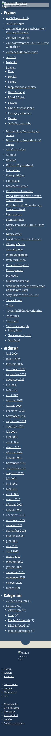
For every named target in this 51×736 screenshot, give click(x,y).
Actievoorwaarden (18, 37)
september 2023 (16, 468)
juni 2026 (12, 353)
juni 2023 (12, 483)
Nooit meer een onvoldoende (24, 239)
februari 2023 (14, 504)
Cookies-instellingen (14, 723)
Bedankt (11, 62)
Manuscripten (15, 219)
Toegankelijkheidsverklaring (24, 310)
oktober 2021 (14, 582)
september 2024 (16, 421)
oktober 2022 (14, 525)
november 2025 (15, 369)
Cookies (11, 160)
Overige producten (19, 113)
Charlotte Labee (16, 149)
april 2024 (12, 442)
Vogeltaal (14, 340)
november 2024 (16, 416)
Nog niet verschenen (21, 107)
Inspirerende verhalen (22, 87)
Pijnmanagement (17, 254)
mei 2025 (11, 390)
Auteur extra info (17, 601)
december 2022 (15, 515)
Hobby (12, 81)
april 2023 (12, 494)
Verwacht (12, 321)
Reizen (12, 118)
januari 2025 (14, 405)
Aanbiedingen (15, 23)
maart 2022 (13, 556)
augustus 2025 (15, 379)
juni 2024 (12, 437)
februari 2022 (14, 561)
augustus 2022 (15, 535)
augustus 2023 (15, 473)
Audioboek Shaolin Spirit (22, 52)
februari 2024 (14, 452)
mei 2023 (12, 489)
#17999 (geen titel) (17, 18)
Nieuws (11, 606)
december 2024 (15, 410)
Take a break (14, 300)
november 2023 (15, 463)
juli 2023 (11, 478)
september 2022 (16, 530)
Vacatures (12, 316)
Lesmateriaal (14, 214)
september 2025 (16, 374)
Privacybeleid (14, 270)
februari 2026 (14, 364)
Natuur (12, 102)
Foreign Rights (15, 175)
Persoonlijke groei (19, 630)
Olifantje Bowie (15, 244)
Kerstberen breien (17, 186)
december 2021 (15, 572)
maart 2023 (13, 499)
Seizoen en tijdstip (19, 335)
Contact (11, 154)
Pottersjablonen (16, 260)
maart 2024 (13, 447)
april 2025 (12, 395)
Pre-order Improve (17, 265)
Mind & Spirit (16, 97)
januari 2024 (14, 457)
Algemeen (14, 610)
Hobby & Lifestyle (19, 620)
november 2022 (15, 520)
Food (11, 71)
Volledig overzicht (19, 123)
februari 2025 (14, 400)
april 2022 (12, 551)
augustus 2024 (15, 426)
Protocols (12, 275)
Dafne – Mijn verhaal (19, 165)
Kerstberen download (19, 191)
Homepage (13, 180)
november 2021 (15, 577)
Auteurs (11, 57)
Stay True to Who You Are (22, 295)
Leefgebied (15, 330)
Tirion (10, 305)
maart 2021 (13, 588)
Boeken (11, 67)
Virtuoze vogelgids (17, 326)
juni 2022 (12, 541)
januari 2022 (14, 567)
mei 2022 (12, 546)
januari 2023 (14, 509)
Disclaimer (13, 170)
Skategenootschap (18, 280)
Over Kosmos (14, 249)
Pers (6, 695)
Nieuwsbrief (13, 234)
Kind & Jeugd (16, 92)
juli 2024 (11, 431)
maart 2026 (13, 358)
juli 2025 (11, 384)
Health (12, 76)
